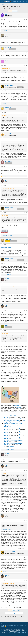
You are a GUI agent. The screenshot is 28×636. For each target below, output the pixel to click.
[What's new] (23, 1)
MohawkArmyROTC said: (7, 142)
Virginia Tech (7, 419)
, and (9, 449)
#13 (26, 284)
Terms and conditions (11, 625)
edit (7, 386)
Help (25, 625)
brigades (16, 405)
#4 (26, 65)
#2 (26, 40)
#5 (26, 90)
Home (2, 626)
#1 (26, 19)
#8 (26, 166)
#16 (26, 459)
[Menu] (2, 1)
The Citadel (11, 420)
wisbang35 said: (5, 68)
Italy (10, 426)
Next (14, 11)
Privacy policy (20, 625)
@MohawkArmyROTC (6, 247)
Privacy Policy (17, 632)
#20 (26, 580)
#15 (26, 330)
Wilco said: (4, 473)
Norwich (12, 419)
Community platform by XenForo (12, 629)
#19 (26, 557)
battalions (18, 407)
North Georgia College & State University (14, 421)
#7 (26, 139)
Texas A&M (17, 420)
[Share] (25, 19)
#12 (26, 263)
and (7, 235)
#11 (26, 244)
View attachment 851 (6, 293)
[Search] (26, 1)
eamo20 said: (4, 115)
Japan (12, 446)
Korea (9, 446)
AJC (2, 8)
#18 (26, 520)
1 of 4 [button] (10, 11)
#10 (26, 212)
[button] (1, 623)
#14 (26, 310)
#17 (26, 470)
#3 (26, 52)
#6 (26, 112)
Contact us (3, 625)
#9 (26, 185)
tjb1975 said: (4, 215)
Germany (6, 426)
